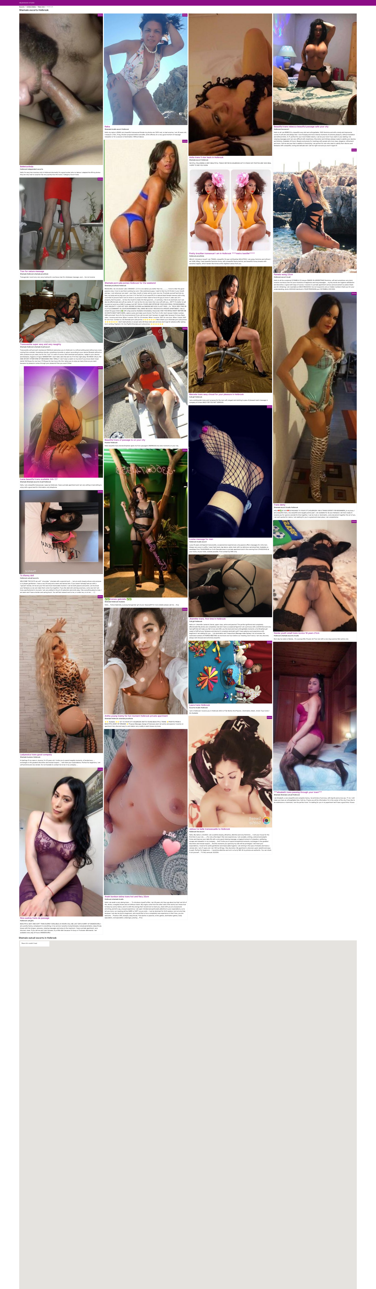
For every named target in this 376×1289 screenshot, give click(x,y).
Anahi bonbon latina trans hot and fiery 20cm (127, 896)
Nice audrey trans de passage (34, 918)
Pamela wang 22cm (283, 274)
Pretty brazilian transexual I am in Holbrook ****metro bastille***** (222, 253)
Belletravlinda (26, 166)
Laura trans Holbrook (199, 705)
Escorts (21, 7)
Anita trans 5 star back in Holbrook (206, 157)
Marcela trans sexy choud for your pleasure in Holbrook (216, 394)
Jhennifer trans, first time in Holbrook (207, 619)
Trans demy (279, 505)
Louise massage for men (201, 539)
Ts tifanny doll (27, 575)
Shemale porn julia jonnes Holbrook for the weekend (130, 283)
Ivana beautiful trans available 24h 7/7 (38, 479)
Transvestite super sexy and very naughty (40, 344)
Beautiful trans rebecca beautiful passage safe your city (301, 126)
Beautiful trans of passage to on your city (125, 440)
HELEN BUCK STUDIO (26, 3)
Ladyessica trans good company (36, 754)
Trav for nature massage (32, 271)
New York (41, 7)
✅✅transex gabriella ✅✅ (118, 599)
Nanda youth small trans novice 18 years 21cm (296, 633)
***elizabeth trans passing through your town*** (298, 792)
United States (31, 7)
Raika (107, 126)
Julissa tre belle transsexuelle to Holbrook (209, 829)
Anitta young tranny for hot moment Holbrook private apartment (136, 716)
